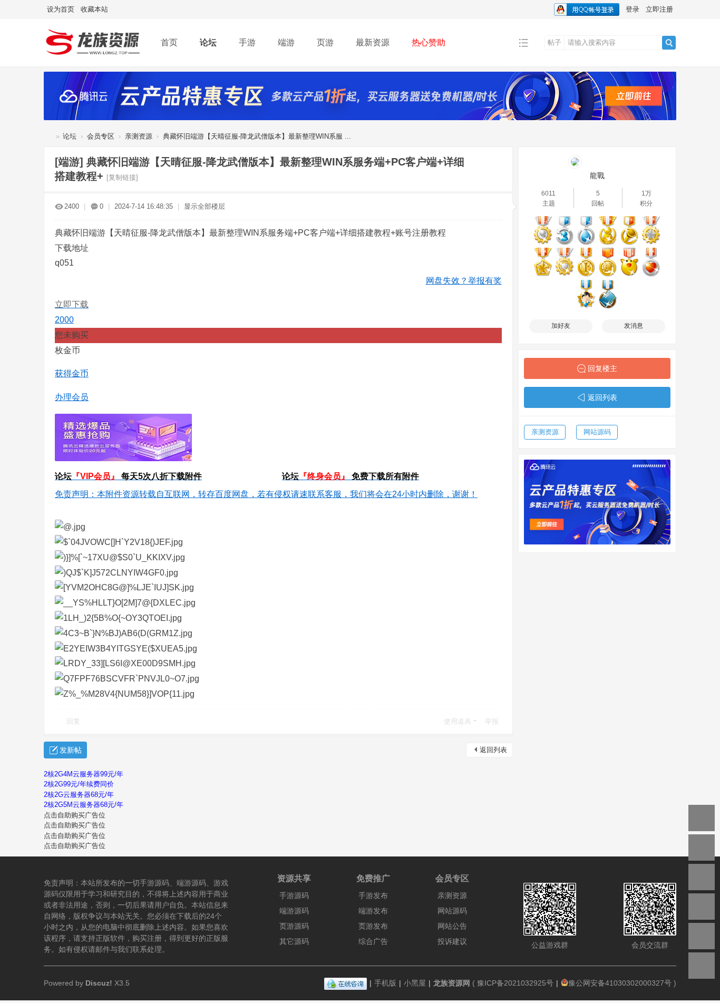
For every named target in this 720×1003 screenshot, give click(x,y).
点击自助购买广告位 (74, 815)
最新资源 (373, 42)
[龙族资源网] (94, 42)
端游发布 (373, 911)
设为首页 (60, 9)
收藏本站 (94, 9)
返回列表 (493, 750)
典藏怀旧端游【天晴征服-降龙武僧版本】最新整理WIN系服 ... (257, 136)
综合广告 (373, 941)
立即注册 (659, 9)
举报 (492, 721)
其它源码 (294, 941)
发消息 (633, 325)
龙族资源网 (48, 136)
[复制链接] (122, 177)
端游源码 (294, 911)
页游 (325, 42)
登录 (632, 9)
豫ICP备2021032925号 (515, 983)
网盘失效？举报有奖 (464, 280)
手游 (247, 42)
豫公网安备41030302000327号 (620, 983)
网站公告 (452, 926)
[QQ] (345, 983)
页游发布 (373, 926)
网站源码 (597, 432)
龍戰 (597, 175)
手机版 (385, 983)
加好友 (560, 325)
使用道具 (457, 721)
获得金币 (72, 373)
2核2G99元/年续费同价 (79, 784)
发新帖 (71, 750)
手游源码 (294, 895)
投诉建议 (452, 941)
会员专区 (100, 136)
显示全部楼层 (204, 206)
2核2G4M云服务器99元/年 (83, 774)
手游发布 (373, 895)
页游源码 (294, 926)
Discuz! (98, 983)
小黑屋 (415, 983)
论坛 (208, 42)
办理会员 (72, 397)
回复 (73, 721)
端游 (286, 42)
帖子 (554, 42)
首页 (169, 42)
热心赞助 (428, 42)
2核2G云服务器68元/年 (79, 794)
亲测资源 (138, 136)
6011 (548, 193)
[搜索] (669, 43)
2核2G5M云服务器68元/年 (83, 805)
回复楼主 (602, 368)
